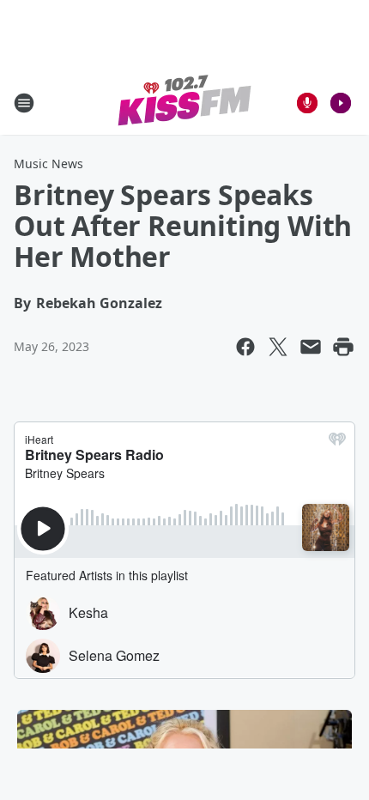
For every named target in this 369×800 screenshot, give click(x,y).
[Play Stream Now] (340, 103)
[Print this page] (343, 347)
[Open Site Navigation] (24, 103)
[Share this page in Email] (311, 347)
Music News (48, 163)
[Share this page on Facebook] (245, 347)
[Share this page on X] (278, 347)
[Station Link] (185, 102)
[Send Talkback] (307, 103)
